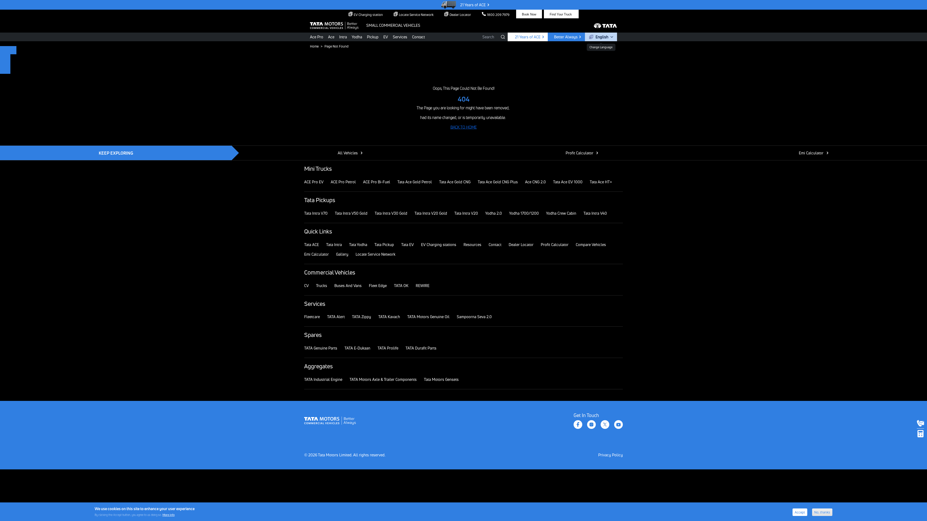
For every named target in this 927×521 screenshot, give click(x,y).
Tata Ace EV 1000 (568, 182)
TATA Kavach (389, 316)
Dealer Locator (460, 14)
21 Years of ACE (473, 4)
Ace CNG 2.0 (535, 182)
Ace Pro (316, 37)
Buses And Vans (348, 285)
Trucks (321, 285)
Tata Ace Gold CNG (455, 182)
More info (168, 515)
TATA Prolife (388, 348)
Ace (331, 37)
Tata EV (407, 244)
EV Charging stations (438, 244)
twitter (605, 424)
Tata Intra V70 (316, 213)
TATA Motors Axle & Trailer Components (383, 379)
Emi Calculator (811, 153)
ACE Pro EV (313, 182)
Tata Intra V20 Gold (430, 213)
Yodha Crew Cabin (561, 213)
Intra (343, 37)
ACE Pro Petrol (343, 182)
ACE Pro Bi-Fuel (376, 182)
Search (488, 37)
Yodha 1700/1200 (524, 213)
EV (385, 37)
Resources (472, 244)
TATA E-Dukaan (357, 348)
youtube (618, 424)
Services (400, 37)
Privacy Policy (610, 455)
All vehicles (348, 153)
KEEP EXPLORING (116, 153)
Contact (418, 37)
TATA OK (401, 285)
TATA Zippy (361, 316)
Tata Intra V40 (595, 213)
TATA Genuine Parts (320, 348)
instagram (591, 424)
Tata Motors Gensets (441, 379)
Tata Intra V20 (466, 213)
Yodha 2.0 (493, 213)
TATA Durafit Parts (421, 348)
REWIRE (422, 285)
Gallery (342, 254)
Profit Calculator (579, 153)
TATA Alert (336, 316)
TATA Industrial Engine (323, 379)
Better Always (566, 37)
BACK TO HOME (463, 127)
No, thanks (822, 512)
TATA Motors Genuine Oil (428, 316)
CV (306, 285)
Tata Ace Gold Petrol (414, 182)
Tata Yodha (358, 244)
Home (314, 46)
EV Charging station (368, 14)
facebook (578, 424)
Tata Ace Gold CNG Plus (498, 182)
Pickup (373, 37)
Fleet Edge (378, 285)
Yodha (357, 37)
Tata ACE (311, 244)
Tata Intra (334, 244)
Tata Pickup (384, 244)
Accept (800, 512)
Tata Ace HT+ (601, 182)
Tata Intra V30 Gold (391, 213)
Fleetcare (312, 316)
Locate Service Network (416, 14)
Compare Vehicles (591, 244)
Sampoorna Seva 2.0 (474, 316)
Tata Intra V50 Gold (351, 213)
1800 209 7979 (498, 14)
